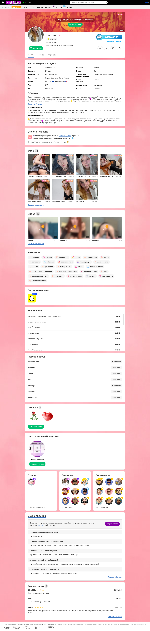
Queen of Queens (65, 136)
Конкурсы (59, 7)
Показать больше (35, 104)
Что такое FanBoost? (114, 41)
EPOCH (44, 624)
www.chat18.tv (25, 624)
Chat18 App (70, 7)
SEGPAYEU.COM (52, 624)
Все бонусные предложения (43, 7)
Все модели (6, 7)
